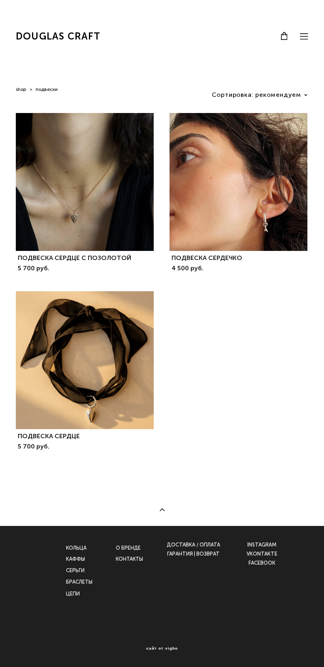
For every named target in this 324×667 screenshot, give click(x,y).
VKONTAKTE (262, 554)
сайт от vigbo (162, 648)
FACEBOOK (262, 563)
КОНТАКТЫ (129, 559)
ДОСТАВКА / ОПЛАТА (193, 545)
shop (21, 89)
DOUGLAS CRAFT (58, 36)
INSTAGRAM (262, 545)
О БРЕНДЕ (128, 548)
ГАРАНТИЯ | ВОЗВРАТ (193, 554)
